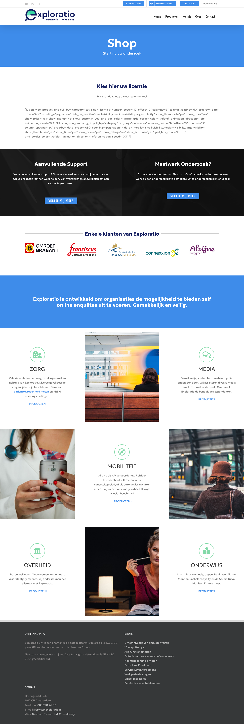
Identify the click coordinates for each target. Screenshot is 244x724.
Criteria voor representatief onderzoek (149, 656)
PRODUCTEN (37, 403)
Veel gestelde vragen (137, 674)
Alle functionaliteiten (137, 651)
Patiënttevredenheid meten (142, 683)
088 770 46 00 (46, 705)
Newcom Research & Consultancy (53, 714)
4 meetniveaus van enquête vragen (146, 642)
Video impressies (135, 678)
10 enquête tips (134, 647)
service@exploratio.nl (48, 709)
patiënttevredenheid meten (31, 391)
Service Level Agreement (140, 669)
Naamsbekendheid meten (140, 660)
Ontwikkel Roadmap (137, 665)
